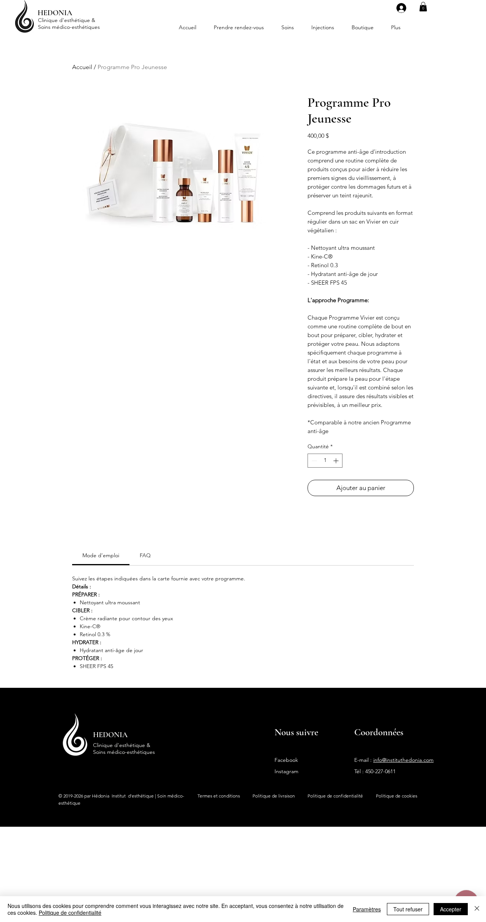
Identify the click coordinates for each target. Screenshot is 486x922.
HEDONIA (110, 734)
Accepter (450, 909)
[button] (423, 6)
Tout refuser (408, 909)
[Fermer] (476, 909)
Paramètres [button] (367, 909)
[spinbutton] (325, 460)
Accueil (82, 67)
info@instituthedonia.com (403, 760)
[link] (100, 555)
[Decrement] (313, 460)
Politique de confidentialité (70, 912)
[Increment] (336, 460)
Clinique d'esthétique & (66, 20)
